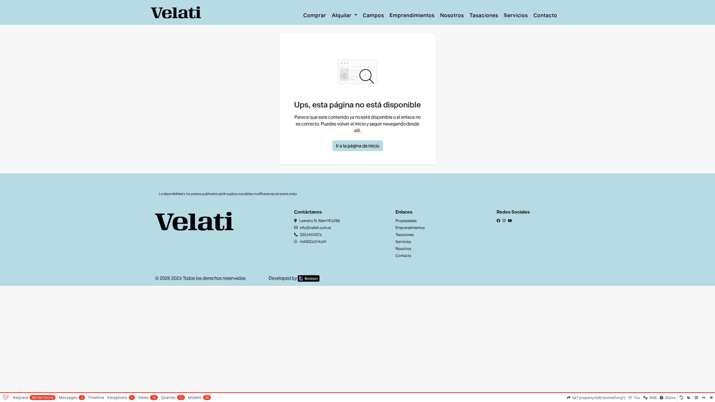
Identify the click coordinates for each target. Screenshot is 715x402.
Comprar (314, 15)
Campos (373, 15)
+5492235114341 (312, 241)
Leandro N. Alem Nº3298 (319, 220)
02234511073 (310, 234)
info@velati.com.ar (315, 227)
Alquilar (342, 15)
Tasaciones (483, 15)
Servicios (516, 15)
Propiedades (406, 220)
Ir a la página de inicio (357, 145)
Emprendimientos (412, 15)
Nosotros (452, 15)
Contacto (545, 15)
